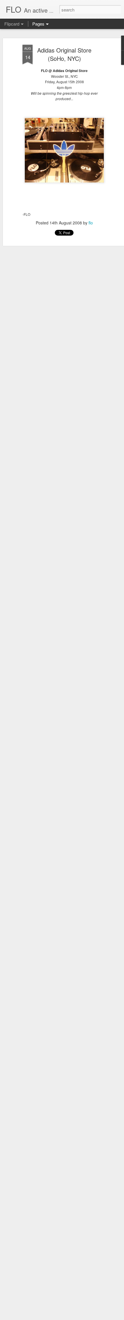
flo (91, 223)
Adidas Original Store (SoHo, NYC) (64, 54)
